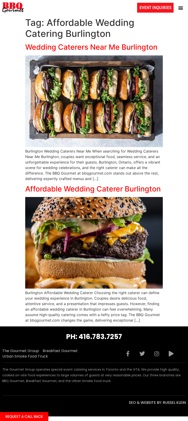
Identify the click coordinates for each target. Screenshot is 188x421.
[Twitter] (142, 353)
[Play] (171, 353)
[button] (181, 7)
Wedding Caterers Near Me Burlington (91, 47)
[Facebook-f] (127, 353)
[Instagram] (156, 353)
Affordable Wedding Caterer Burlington (93, 188)
